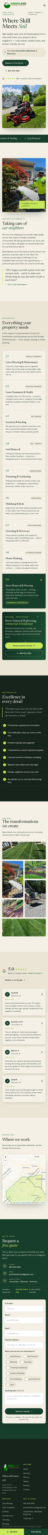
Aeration (5, 1511)
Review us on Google (14, 980)
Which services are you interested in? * (20, 1351)
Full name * (9, 1303)
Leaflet (17, 1203)
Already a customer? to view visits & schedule (21, 1290)
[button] (5, 1157)
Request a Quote (12, 1455)
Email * (7, 1328)
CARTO (42, 1203)
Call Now (13, 1532)
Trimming (5, 1520)
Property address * (12, 1340)
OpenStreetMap (26, 1203)
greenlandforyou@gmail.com (21, 1274)
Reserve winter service (22, 645)
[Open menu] (44, 5)
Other (12, 1385)
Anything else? (14, 1391)
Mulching (13, 1362)
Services (26, 1473)
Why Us (26, 1477)
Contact (26, 1489)
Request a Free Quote (14, 63)
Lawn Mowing (15, 1356)
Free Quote (36, 1532)
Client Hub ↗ (28, 1518)
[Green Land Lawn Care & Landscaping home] (14, 5)
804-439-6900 (14, 71)
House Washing (15, 1379)
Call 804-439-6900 (15, 1462)
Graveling (27, 1362)
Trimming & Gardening (18, 1368)
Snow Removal (34, 1379)
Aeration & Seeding (17, 1373)
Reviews (26, 1485)
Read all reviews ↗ (35, 973)
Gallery (26, 1481)
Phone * (8, 1315)
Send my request (23, 1411)
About (25, 1469)
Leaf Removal (32, 1356)
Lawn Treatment (8, 1507)
